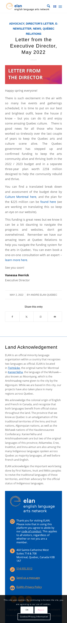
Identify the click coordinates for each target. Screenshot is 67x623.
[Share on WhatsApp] (41, 317)
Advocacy (16, 23)
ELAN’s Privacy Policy (29, 587)
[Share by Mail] (55, 317)
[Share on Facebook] (12, 317)
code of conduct (31, 531)
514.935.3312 (24, 568)
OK (27, 609)
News (37, 28)
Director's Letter (40, 23)
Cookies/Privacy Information (34, 616)
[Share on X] (27, 317)
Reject (41, 609)
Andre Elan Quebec (44, 295)
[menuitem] (47, 6)
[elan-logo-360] (28, 6)
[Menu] (60, 6)
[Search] (47, 6)
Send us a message (28, 578)
